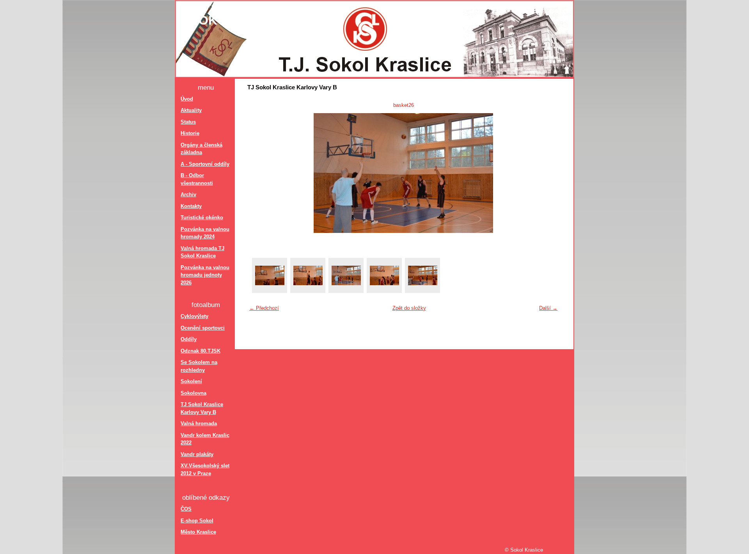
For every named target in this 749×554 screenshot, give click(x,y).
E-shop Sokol (197, 521)
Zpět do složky (409, 308)
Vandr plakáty (197, 454)
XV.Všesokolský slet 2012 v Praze (205, 469)
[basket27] (384, 275)
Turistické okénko (202, 217)
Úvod (187, 99)
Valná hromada (199, 423)
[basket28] (422, 275)
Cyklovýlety (194, 316)
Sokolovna (193, 393)
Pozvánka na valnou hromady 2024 (205, 233)
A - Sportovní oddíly (205, 164)
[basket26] (346, 275)
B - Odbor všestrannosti (197, 179)
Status (188, 122)
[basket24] (269, 275)
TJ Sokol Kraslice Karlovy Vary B (202, 408)
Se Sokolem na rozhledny (199, 366)
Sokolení (191, 381)
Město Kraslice (198, 532)
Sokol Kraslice (246, 20)
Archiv (188, 194)
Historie (190, 133)
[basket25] (307, 275)
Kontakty (191, 206)
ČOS (186, 509)
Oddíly (189, 339)
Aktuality (191, 110)
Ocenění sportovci (203, 328)
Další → (548, 308)
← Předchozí (264, 308)
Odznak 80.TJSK (200, 351)
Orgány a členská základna (201, 149)
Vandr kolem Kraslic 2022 (205, 439)
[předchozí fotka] (258, 173)
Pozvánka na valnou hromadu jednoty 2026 (205, 275)
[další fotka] (548, 173)
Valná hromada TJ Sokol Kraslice (202, 252)
